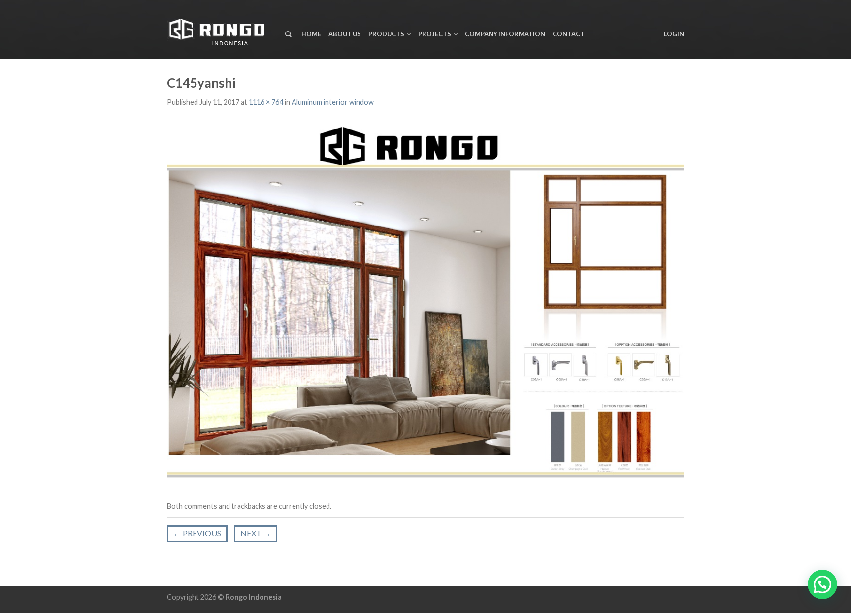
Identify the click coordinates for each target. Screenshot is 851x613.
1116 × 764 (266, 102)
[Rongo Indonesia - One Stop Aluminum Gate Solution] (218, 30)
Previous (197, 533)
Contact (569, 34)
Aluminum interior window (333, 102)
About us (344, 34)
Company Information (505, 34)
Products (386, 34)
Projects (434, 34)
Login (674, 34)
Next (255, 533)
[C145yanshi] (425, 301)
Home (311, 34)
